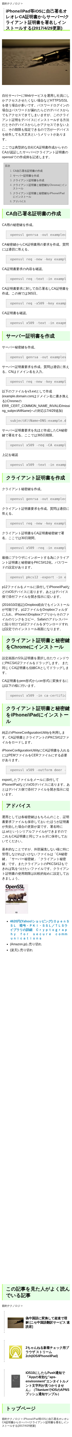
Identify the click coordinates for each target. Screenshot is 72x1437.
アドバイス (19, 201)
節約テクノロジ (11, 3)
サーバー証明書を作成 (26, 175)
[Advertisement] (36, 1118)
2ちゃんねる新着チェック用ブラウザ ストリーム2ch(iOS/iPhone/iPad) (47, 1352)
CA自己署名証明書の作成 (28, 170)
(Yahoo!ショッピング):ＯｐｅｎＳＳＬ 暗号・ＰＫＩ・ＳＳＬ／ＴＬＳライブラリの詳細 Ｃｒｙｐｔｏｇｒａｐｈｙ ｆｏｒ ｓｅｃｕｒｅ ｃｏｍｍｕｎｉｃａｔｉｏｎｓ (39, 930)
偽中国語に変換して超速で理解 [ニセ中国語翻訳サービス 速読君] (48, 1322)
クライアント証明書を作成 (28, 180)
